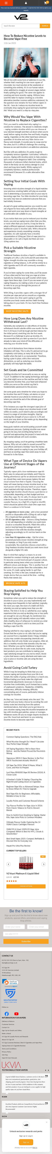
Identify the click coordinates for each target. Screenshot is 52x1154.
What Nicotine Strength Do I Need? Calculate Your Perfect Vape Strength (25, 743)
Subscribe (26, 941)
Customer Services (8, 1024)
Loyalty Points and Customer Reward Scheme (25, 801)
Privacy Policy (6, 1052)
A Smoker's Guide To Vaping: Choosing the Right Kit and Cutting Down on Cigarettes (24, 781)
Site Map (5, 1055)
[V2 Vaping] (26, 17)
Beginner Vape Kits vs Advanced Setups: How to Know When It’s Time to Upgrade (25, 788)
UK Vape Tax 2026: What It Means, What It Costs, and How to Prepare (24, 766)
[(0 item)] (45, 3)
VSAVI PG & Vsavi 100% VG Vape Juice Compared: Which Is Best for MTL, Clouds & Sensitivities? (24, 831)
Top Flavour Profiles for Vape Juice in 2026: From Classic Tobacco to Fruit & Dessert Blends (24, 808)
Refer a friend (6, 1033)
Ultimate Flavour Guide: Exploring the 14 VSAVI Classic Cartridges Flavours (23, 823)
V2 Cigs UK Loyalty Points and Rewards (15, 1036)
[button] (10, 983)
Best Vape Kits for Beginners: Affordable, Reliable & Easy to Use (23, 795)
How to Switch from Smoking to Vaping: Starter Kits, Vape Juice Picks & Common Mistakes (26, 816)
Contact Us (5, 1027)
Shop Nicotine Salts (17, 311)
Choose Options (26, 886)
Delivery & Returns (8, 1021)
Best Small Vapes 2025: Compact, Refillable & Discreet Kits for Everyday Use (25, 840)
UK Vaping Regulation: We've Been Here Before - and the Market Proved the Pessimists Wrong (25, 751)
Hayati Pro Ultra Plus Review (18, 846)
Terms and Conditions (9, 1049)
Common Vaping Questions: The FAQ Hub (23, 737)
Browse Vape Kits (15, 583)
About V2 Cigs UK (8, 1039)
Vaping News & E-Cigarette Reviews (13, 1045)
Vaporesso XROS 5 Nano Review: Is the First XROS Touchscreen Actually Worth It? (25, 759)
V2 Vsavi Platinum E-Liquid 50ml (22, 874)
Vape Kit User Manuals (9, 1058)
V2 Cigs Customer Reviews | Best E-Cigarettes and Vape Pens (22, 1042)
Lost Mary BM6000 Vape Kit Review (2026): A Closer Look (25, 774)
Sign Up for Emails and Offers (12, 1030)
